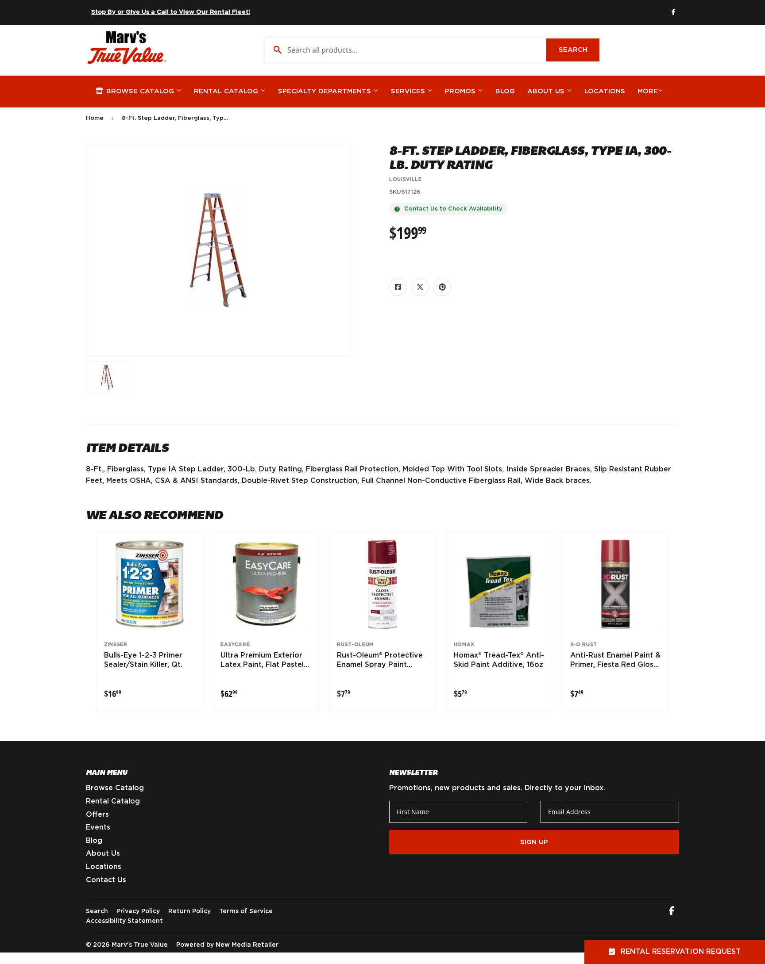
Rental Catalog (227, 91)
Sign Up (534, 842)
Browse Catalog (140, 91)
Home (95, 118)
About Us (547, 91)
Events (98, 827)
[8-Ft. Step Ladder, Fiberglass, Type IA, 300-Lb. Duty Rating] (107, 377)
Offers (97, 814)
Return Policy (189, 911)
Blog (505, 91)
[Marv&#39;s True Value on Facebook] (672, 911)
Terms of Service (246, 911)
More (648, 91)
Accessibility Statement (124, 921)
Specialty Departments (325, 91)
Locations (604, 91)
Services (409, 91)
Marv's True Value (140, 945)
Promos (461, 91)
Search (579, 49)
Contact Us (106, 880)
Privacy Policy (138, 911)
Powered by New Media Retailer (227, 945)
